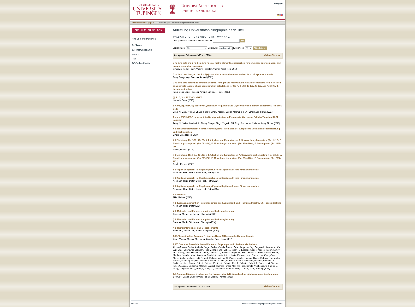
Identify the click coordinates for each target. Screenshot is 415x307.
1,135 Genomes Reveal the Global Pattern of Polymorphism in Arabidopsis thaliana (215, 244)
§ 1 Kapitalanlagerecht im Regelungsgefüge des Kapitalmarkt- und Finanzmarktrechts (216, 169)
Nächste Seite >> (272, 55)
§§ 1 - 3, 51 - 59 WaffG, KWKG (187, 97)
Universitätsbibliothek (250, 304)
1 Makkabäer (179, 194)
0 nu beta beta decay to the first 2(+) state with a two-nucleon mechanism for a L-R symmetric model (223, 74)
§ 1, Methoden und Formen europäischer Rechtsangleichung (203, 211)
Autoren (136, 54)
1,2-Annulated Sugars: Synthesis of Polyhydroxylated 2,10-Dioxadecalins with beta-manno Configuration (225, 274)
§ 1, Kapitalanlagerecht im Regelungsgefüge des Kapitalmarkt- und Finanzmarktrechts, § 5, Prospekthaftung (227, 203)
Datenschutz (277, 304)
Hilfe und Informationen (144, 38)
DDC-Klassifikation (141, 63)
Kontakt (134, 304)
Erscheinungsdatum (142, 50)
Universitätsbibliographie (143, 23)
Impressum (266, 304)
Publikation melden (148, 30)
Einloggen (278, 3)
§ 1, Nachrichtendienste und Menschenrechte (195, 228)
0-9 (174, 37)
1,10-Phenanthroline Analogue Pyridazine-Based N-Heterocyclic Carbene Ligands (213, 236)
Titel (134, 59)
